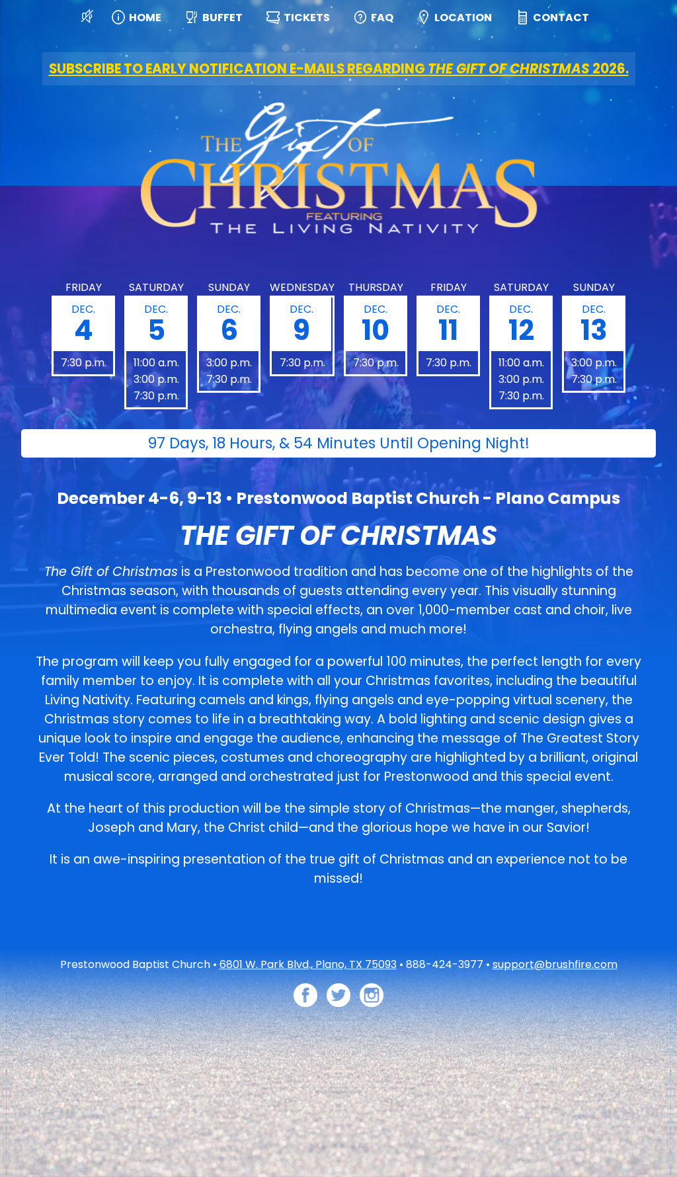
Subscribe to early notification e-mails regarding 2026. (339, 69)
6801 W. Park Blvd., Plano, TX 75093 (308, 964)
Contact (561, 17)
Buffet (222, 17)
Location (463, 17)
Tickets (307, 17)
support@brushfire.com (555, 964)
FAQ (382, 17)
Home (145, 17)
